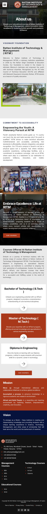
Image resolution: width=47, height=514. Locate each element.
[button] (4, 4)
